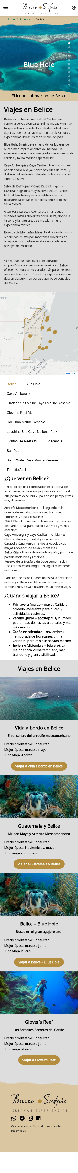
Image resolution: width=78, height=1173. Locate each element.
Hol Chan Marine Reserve (26, 422)
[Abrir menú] (6, 8)
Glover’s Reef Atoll (20, 412)
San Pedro (14, 450)
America (25, 19)
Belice (11, 384)
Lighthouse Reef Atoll (22, 441)
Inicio (11, 19)
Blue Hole (33, 384)
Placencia (54, 441)
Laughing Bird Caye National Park (32, 431)
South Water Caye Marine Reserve (32, 460)
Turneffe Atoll (16, 470)
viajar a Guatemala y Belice (39, 864)
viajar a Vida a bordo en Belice (39, 766)
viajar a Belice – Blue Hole (39, 962)
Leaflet (73, 373)
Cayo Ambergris (18, 393)
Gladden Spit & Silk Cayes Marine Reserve (38, 403)
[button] (43, 328)
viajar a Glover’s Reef (39, 1060)
